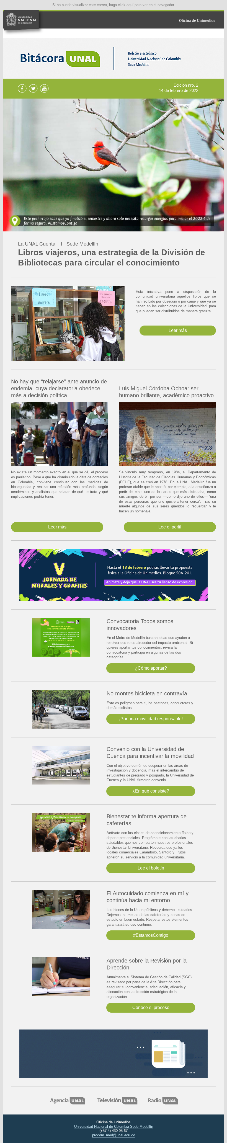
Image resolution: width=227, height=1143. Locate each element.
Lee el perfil (169, 527)
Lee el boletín (151, 868)
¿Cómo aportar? (151, 668)
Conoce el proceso (150, 1007)
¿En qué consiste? (150, 791)
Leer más (178, 330)
